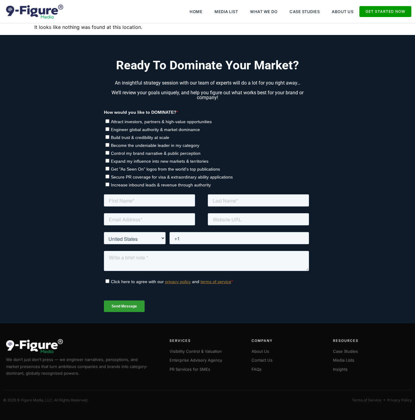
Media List (226, 11)
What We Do (263, 11)
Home (196, 11)
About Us (342, 11)
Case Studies (305, 11)
